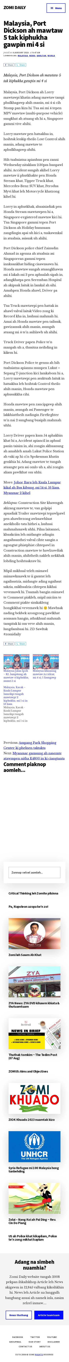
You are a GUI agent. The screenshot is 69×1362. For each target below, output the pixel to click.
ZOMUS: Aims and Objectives (28, 1071)
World (51, 55)
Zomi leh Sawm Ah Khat (25, 955)
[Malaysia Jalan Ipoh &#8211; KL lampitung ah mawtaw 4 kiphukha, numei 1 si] (16, 661)
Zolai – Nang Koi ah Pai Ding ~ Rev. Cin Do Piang (32, 1221)
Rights (39, 1354)
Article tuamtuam (49, 1315)
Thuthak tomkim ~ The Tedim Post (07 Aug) (33, 1056)
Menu (58, 8)
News (32, 55)
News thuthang (18, 1315)
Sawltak (41, 55)
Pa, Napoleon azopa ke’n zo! (28, 906)
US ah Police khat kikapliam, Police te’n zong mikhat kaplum (33, 1237)
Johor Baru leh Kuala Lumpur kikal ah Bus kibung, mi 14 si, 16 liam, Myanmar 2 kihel (32, 488)
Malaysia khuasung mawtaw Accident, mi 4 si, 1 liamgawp (44, 674)
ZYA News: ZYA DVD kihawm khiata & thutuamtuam (34, 1004)
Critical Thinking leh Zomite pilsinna (33, 893)
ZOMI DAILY (15, 7)
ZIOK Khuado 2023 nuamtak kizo (32, 1119)
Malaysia (23, 55)
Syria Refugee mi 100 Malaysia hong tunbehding (34, 1169)
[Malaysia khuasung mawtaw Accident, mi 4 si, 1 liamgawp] (46, 661)
